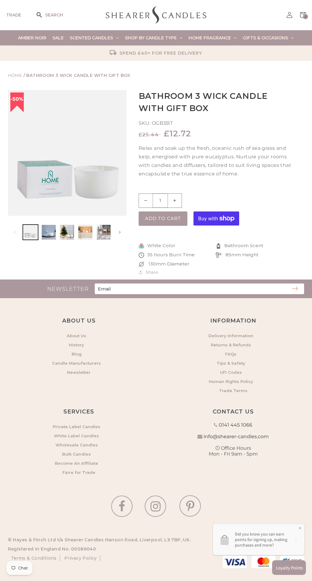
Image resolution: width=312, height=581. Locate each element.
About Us (76, 335)
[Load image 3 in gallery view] (67, 232)
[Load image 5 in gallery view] (103, 232)
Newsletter (78, 372)
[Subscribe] (295, 289)
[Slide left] (14, 232)
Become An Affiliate (76, 463)
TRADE (13, 15)
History (76, 344)
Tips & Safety (231, 363)
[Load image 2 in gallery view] (48, 232)
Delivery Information (230, 335)
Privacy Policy (80, 558)
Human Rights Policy (231, 381)
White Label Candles (76, 435)
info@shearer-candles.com (236, 436)
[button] (43, 15)
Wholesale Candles (76, 444)
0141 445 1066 (235, 425)
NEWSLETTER (68, 289)
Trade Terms (233, 390)
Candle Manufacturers (76, 363)
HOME (15, 75)
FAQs (230, 354)
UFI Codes (231, 372)
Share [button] (152, 272)
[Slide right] (119, 232)
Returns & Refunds (231, 344)
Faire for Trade (78, 472)
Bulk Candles (76, 454)
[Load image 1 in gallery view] (30, 232)
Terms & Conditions (34, 558)
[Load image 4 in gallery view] (85, 232)
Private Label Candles (76, 426)
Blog (77, 354)
